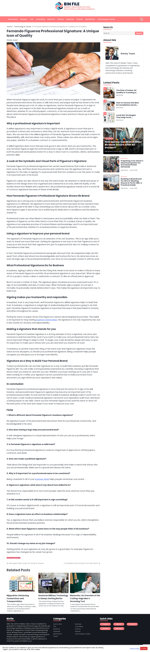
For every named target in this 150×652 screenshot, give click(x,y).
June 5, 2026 (133, 170)
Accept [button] (143, 648)
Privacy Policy (135, 648)
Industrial (70, 19)
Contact (132, 624)
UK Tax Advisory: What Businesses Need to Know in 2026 (127, 116)
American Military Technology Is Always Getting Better (53, 597)
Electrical (51, 19)
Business (23, 19)
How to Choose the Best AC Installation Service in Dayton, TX (127, 91)
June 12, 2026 (118, 151)
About (119, 624)
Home (105, 624)
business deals (42, 479)
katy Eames (119, 95)
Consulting (40, 19)
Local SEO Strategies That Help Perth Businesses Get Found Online (126, 104)
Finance (60, 19)
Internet (79, 19)
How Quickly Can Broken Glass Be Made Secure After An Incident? (123, 144)
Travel (55, 636)
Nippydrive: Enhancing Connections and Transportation (18, 598)
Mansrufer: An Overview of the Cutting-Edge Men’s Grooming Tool (85, 598)
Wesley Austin (12, 40)
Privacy (105, 629)
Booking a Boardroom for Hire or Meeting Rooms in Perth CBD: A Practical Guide (131, 182)
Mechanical (90, 19)
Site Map (119, 629)
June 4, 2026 (133, 188)
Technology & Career (106, 19)
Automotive (13, 19)
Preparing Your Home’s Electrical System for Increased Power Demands (132, 163)
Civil (31, 19)
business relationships (46, 319)
